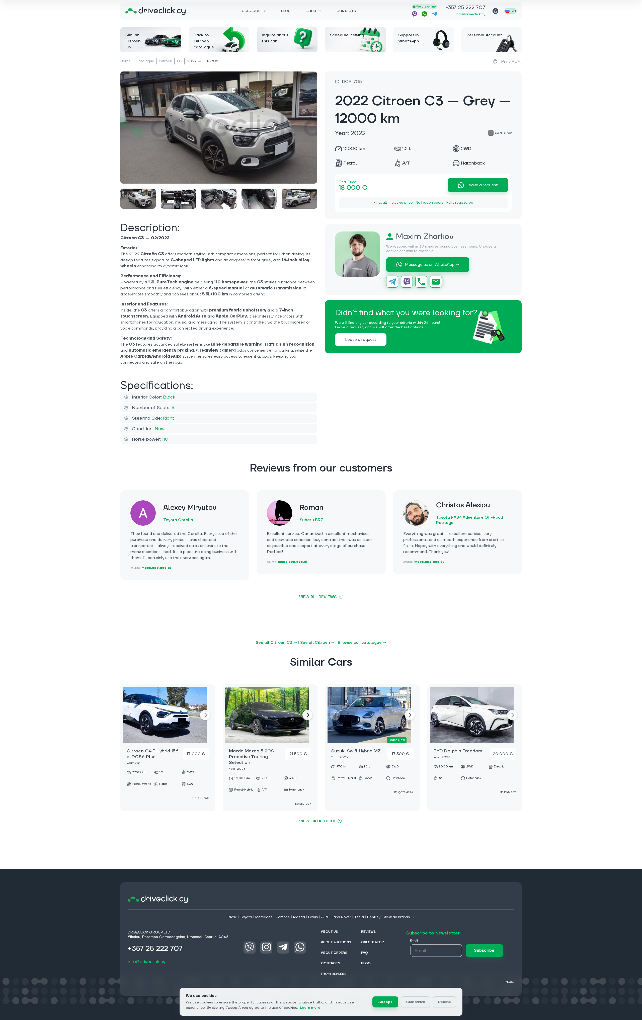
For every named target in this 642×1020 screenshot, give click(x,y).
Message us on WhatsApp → (432, 264)
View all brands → (399, 917)
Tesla (359, 917)
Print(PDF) (511, 61)
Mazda (299, 917)
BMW (232, 917)
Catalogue (145, 61)
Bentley (373, 917)
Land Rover (341, 917)
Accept (385, 1002)
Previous (130, 715)
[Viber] (407, 282)
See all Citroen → (317, 642)
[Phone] (421, 282)
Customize (415, 1002)
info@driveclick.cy (470, 14)
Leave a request (482, 185)
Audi (325, 917)
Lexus (313, 917)
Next (205, 715)
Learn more (310, 1007)
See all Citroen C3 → (276, 642)
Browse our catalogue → (362, 642)
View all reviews (318, 597)
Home (125, 61)
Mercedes (264, 917)
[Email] (436, 282)
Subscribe (484, 950)
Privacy (509, 982)
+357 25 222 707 (465, 8)
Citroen (165, 61)
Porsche (283, 917)
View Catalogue (317, 821)
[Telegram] (392, 282)
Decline (444, 1002)
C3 (179, 61)
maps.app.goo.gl (156, 568)
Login (495, 11)
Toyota (246, 917)
